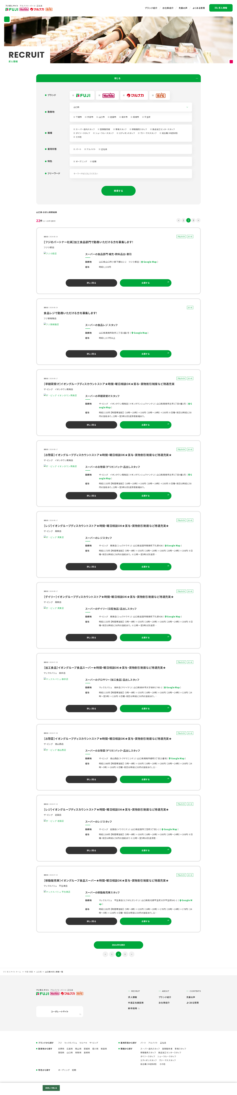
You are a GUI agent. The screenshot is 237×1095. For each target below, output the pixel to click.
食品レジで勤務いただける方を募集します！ (70, 313)
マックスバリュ (70, 1042)
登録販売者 (105, 129)
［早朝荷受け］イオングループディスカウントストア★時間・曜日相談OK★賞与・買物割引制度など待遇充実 (109, 384)
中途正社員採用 (136, 1002)
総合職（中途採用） (170, 133)
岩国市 (113, 117)
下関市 (79, 117)
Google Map (150, 261)
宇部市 (90, 117)
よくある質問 (199, 7)
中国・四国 (29, 971)
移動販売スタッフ (139, 129)
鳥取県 (78, 1052)
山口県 (39, 971)
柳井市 (125, 117)
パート (78, 149)
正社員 (104, 149)
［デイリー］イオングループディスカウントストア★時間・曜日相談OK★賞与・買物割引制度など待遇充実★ (109, 597)
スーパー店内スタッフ (85, 129)
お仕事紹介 (168, 7)
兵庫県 (61, 1048)
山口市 (102, 117)
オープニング (81, 161)
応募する (145, 282)
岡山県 (78, 1048)
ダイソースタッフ (83, 133)
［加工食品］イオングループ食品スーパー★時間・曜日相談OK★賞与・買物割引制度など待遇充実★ (105, 668)
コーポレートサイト (60, 1011)
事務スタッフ (121, 129)
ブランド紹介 (151, 7)
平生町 (147, 117)
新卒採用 (132, 1008)
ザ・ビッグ (93, 1042)
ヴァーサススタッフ (148, 133)
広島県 (70, 1048)
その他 (79, 137)
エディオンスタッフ (127, 133)
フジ (60, 1042)
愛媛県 (87, 1048)
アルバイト (91, 149)
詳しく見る (91, 282)
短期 (94, 161)
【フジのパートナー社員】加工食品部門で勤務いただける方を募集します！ (88, 242)
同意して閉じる (51, 1088)
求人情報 (222, 7)
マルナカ (83, 1042)
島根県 (87, 1052)
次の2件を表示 (118, 945)
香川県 (95, 1048)
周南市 (136, 117)
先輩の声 (183, 7)
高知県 (61, 1052)
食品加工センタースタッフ (163, 129)
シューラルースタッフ (104, 133)
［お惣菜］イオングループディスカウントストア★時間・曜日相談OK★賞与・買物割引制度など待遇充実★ (108, 455)
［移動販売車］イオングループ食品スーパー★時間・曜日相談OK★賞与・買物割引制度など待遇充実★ (106, 880)
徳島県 (104, 1048)
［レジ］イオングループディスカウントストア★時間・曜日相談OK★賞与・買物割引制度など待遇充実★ (106, 526)
